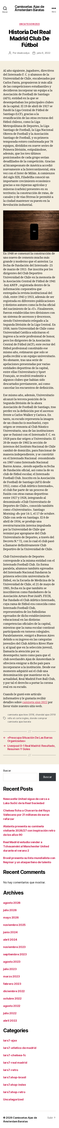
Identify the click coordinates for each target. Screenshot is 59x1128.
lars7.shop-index (14, 1084)
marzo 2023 (11, 976)
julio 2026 (10, 910)
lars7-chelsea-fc (14, 1055)
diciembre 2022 (14, 991)
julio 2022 (9, 1013)
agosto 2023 (11, 961)
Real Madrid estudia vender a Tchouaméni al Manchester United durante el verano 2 (26, 846)
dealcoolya (23, 52)
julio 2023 (10, 969)
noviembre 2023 (14, 947)
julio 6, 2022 (43, 52)
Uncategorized (29, 24)
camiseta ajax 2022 (34, 702)
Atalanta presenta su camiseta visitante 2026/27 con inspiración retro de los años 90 (29, 830)
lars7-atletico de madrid (19, 1047)
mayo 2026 (11, 917)
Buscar (7, 770)
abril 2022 (10, 1020)
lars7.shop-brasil (14, 1077)
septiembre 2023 (15, 954)
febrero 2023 (12, 983)
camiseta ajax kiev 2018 (21, 714)
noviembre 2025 (14, 924)
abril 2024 (10, 939)
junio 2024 (10, 932)
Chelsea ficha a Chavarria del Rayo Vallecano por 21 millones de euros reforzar (26, 815)
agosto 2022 (11, 1006)
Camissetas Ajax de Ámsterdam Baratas (29, 8)
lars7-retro (10, 1070)
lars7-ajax (10, 1040)
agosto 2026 (11, 902)
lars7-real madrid (15, 1062)
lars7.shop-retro (14, 1092)
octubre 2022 (12, 998)
